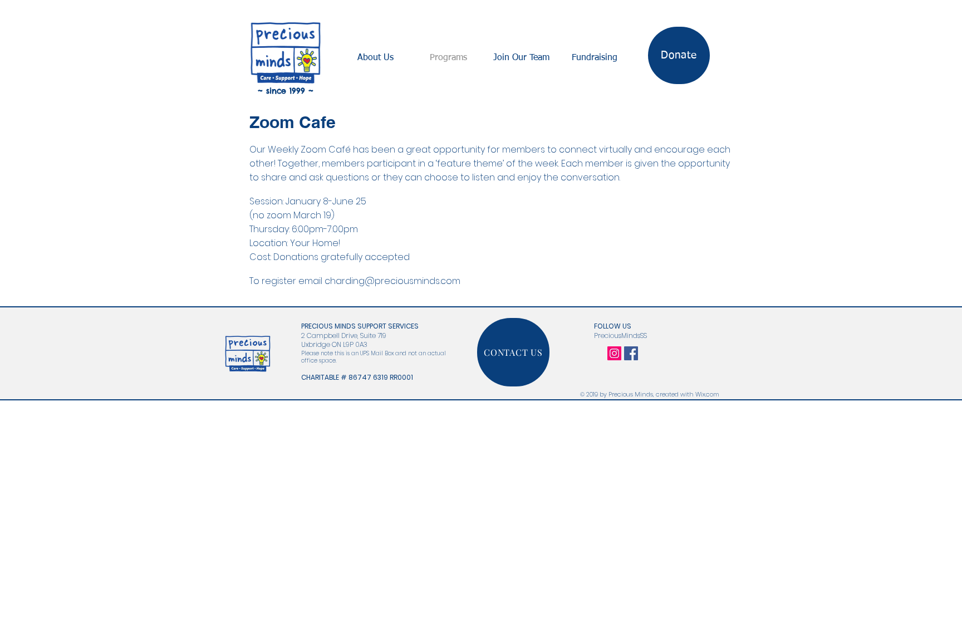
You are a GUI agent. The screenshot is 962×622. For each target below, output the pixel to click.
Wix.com (707, 394)
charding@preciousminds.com (392, 281)
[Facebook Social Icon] (631, 353)
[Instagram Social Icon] (614, 353)
